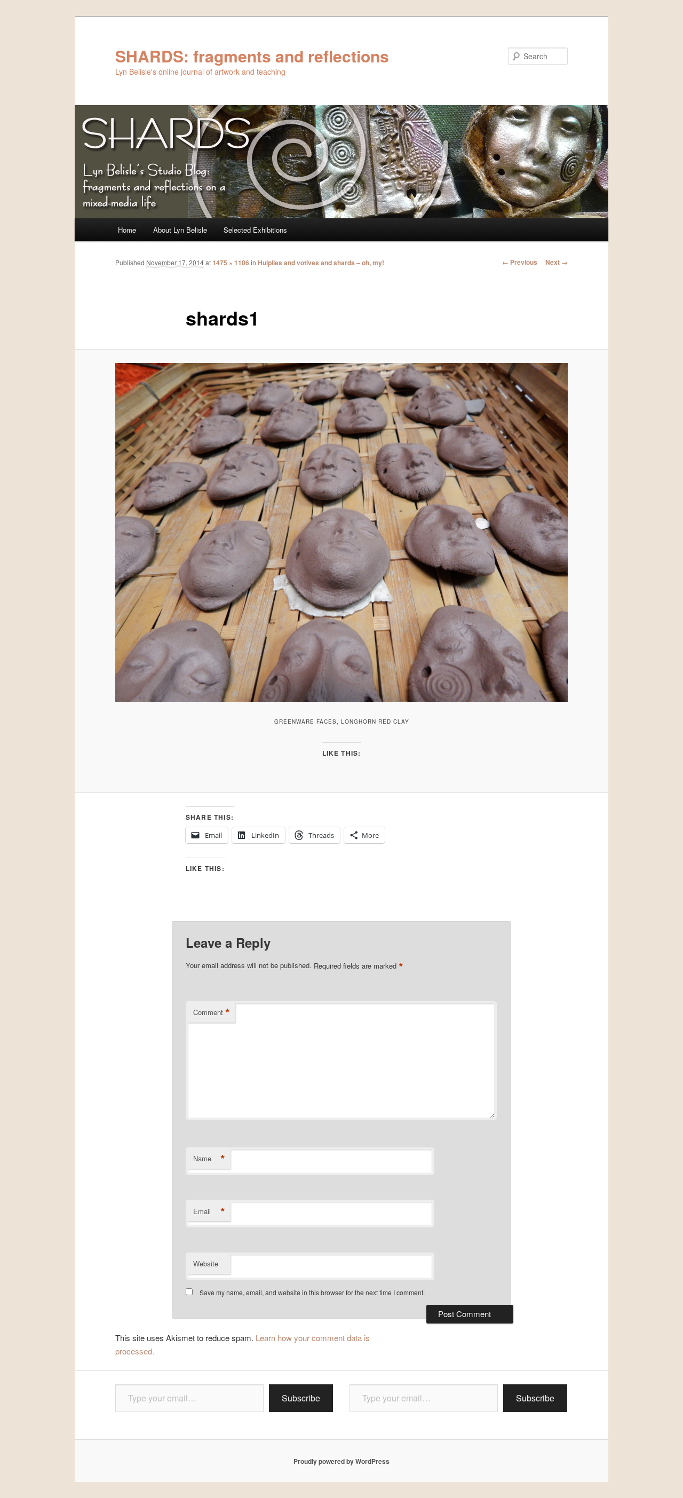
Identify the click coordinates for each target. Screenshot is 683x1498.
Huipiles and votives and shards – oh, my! (321, 262)
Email (209, 1211)
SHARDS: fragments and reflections (252, 55)
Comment (211, 1012)
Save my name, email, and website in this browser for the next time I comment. (312, 1292)
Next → (556, 262)
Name (209, 1158)
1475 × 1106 (230, 262)
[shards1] (341, 532)
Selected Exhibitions (255, 230)
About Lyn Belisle (180, 230)
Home (127, 230)
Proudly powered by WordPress (341, 1461)
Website (205, 1263)
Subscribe (301, 1398)
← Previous (519, 262)
